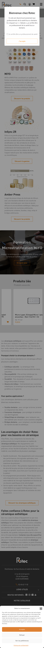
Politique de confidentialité (21, 645)
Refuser (22, 635)
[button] (41, 608)
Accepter (22, 629)
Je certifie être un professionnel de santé (22, 34)
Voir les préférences (22, 641)
